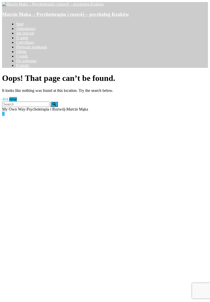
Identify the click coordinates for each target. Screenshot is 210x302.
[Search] (54, 104)
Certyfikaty (25, 42)
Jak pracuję (25, 33)
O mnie (22, 38)
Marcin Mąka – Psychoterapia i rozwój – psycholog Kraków (65, 14)
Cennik (22, 56)
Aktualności (26, 28)
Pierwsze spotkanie (31, 47)
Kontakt (22, 65)
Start (20, 24)
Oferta (21, 51)
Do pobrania (26, 61)
